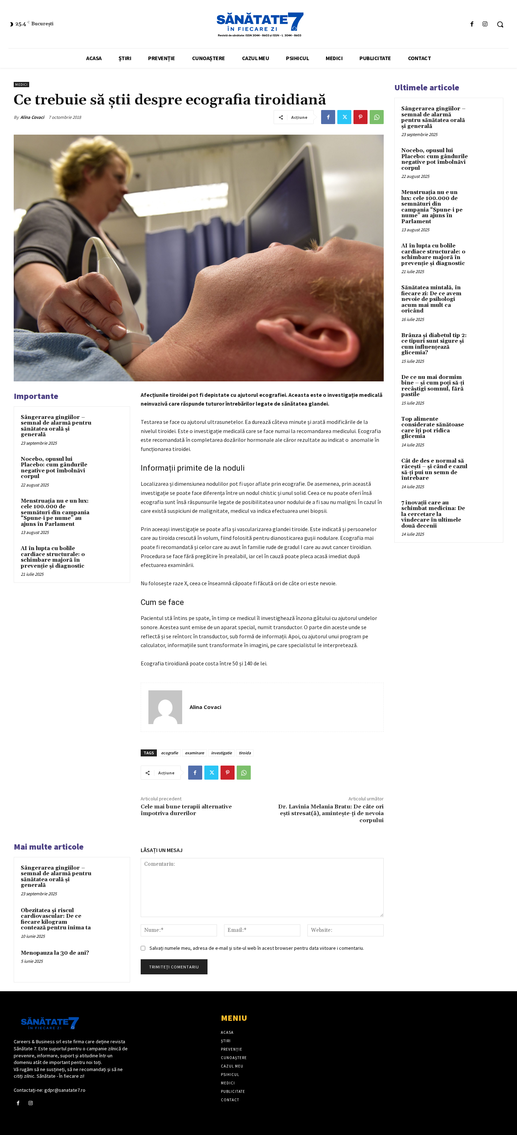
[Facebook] (472, 24)
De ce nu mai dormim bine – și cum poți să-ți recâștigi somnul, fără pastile (432, 386)
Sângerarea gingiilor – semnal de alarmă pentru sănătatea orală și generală (56, 426)
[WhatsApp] (377, 117)
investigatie (221, 752)
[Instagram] (485, 24)
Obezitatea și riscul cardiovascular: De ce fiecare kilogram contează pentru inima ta (56, 919)
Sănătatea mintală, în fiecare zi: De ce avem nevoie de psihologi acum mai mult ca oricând (431, 299)
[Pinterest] (360, 117)
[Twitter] (344, 117)
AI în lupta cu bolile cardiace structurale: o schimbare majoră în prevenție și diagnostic (53, 557)
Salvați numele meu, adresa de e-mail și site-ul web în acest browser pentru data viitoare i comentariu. (256, 948)
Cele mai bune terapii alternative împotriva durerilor (186, 810)
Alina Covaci (32, 117)
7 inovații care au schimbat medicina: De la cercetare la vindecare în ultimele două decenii (433, 514)
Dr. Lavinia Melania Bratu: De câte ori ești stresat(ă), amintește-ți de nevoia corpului (331, 813)
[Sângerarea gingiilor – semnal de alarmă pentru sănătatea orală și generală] (109, 426)
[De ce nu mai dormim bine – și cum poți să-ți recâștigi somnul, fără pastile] (484, 385)
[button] (500, 24)
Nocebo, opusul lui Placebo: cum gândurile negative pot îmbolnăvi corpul (54, 468)
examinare (194, 752)
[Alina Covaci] (165, 707)
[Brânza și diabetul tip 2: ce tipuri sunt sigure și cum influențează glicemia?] (484, 343)
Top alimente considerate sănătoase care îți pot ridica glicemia (432, 428)
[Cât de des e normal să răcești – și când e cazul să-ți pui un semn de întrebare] (484, 469)
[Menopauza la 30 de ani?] (109, 962)
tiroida (245, 752)
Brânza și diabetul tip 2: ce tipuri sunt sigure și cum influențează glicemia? (434, 344)
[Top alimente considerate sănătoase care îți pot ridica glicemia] (484, 427)
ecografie (169, 752)
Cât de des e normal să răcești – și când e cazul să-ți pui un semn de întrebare (434, 470)
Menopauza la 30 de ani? (55, 953)
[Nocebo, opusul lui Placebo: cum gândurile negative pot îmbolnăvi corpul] (109, 468)
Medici (21, 84)
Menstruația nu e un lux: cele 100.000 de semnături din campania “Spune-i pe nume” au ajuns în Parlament (55, 513)
